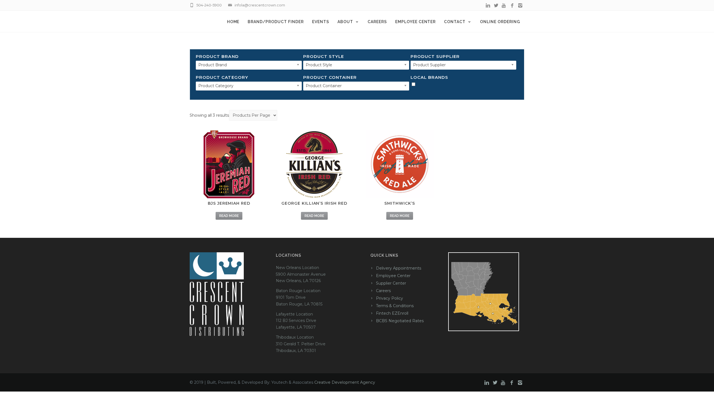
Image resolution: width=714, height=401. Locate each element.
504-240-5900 (209, 5)
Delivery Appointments (398, 268)
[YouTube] (504, 5)
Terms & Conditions (395, 305)
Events (320, 21)
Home (233, 21)
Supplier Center (391, 283)
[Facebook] (512, 5)
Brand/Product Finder (276, 21)
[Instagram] (520, 5)
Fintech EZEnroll (392, 313)
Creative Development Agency (344, 382)
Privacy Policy (389, 298)
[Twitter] (496, 5)
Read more (229, 216)
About (345, 21)
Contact (454, 21)
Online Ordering (500, 21)
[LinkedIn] (488, 5)
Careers (377, 21)
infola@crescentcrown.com (260, 5)
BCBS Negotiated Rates (400, 320)
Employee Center (415, 21)
